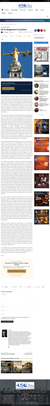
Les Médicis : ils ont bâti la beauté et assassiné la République (44, 105)
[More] (2, 39)
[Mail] (8, 346)
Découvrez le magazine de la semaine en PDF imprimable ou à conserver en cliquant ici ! (25, 20)
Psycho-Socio (4, 367)
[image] (41, 54)
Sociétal (5, 24)
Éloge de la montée (42, 110)
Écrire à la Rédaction (39, 37)
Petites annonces (26, 392)
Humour (41, 109)
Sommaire (19, 392)
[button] (47, 16)
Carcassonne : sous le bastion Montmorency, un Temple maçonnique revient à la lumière (27, 371)
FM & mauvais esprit (11, 24)
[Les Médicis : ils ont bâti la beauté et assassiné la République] (36, 104)
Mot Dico (13, 367)
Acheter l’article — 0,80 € (8, 88)
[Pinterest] (41, 30)
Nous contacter (7, 392)
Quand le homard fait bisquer (8, 354)
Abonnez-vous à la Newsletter (41, 42)
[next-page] (4, 375)
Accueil (2, 24)
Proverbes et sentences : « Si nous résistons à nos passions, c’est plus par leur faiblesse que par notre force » (16, 370)
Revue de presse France (25, 368)
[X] (46, 1)
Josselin (6, 32)
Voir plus (41, 114)
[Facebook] (44, 1)
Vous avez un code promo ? (26, 90)
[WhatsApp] (44, 30)
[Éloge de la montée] (36, 110)
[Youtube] (48, 1)
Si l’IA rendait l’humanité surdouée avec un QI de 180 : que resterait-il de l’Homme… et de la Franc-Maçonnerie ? (6, 370)
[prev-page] (2, 375)
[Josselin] (2, 32)
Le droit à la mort (28, 354)
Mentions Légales (35, 392)
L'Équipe (14, 392)
